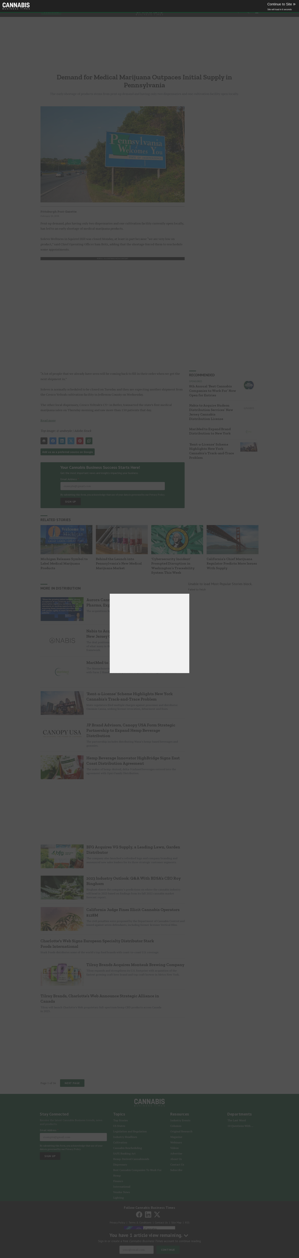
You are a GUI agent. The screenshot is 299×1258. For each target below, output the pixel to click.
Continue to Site (281, 4)
